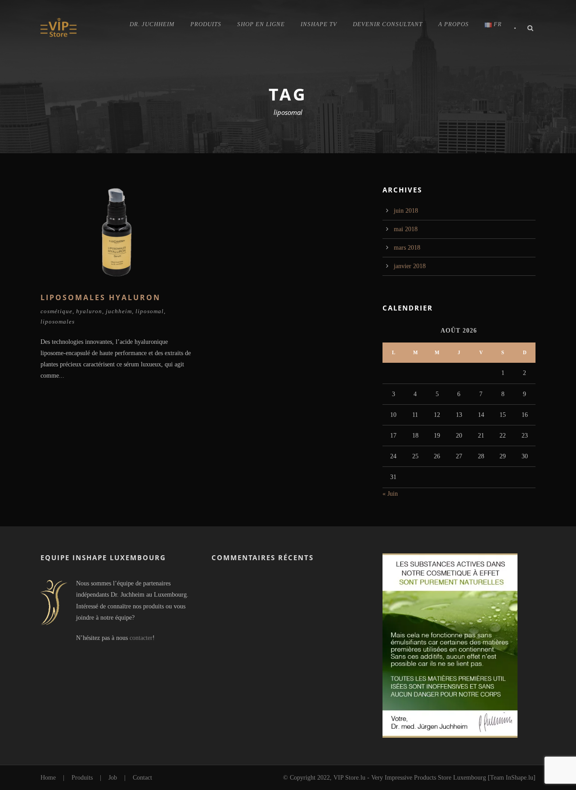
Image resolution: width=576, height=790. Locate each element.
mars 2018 (407, 247)
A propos (453, 24)
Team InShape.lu (511, 777)
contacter (141, 638)
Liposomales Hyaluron (100, 297)
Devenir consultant (388, 24)
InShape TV (319, 24)
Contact (142, 777)
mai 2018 (406, 229)
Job (112, 777)
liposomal (149, 311)
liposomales (57, 321)
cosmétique (56, 311)
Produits (205, 24)
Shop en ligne (261, 24)
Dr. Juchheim (152, 24)
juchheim (119, 311)
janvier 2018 (410, 266)
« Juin (390, 493)
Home (48, 777)
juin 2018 (406, 210)
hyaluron (89, 311)
